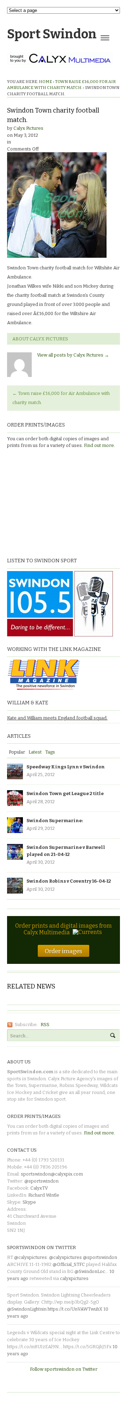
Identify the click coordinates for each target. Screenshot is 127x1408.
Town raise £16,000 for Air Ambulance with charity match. (61, 398)
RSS (45, 1024)
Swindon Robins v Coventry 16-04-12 (68, 881)
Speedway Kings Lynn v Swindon (65, 766)
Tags (50, 752)
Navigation (105, 37)
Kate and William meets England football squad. (57, 718)
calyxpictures (74, 1278)
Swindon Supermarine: (54, 820)
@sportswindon (41, 1181)
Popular (17, 752)
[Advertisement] (51, 502)
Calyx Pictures (28, 128)
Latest (35, 752)
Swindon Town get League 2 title (65, 793)
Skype (29, 1202)
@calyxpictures (30, 1257)
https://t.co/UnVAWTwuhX (75, 1309)
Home (45, 81)
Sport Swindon (52, 34)
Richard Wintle (43, 1195)
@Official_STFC (69, 1264)
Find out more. (99, 445)
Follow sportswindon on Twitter (63, 1369)
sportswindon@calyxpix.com (52, 1174)
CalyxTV (39, 1188)
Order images (63, 950)
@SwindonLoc (89, 1271)
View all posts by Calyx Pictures (73, 355)
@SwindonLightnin (27, 1309)
